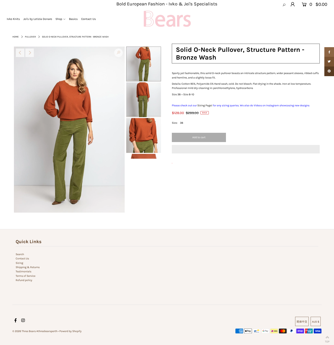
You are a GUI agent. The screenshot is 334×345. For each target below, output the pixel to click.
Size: (174, 122)
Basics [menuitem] (73, 19)
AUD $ (315, 321)
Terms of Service (25, 276)
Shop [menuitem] (58, 19)
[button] (246, 149)
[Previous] (20, 53)
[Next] (29, 53)
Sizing (19, 263)
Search (20, 254)
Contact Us (22, 258)
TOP (327, 340)
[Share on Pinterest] (329, 71)
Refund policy (24, 280)
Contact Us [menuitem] (88, 19)
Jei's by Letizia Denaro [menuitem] (37, 19)
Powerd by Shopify (70, 331)
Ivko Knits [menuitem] (13, 19)
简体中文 (302, 321)
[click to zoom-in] (118, 53)
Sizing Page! (205, 105)
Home (15, 36)
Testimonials (23, 271)
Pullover (30, 36)
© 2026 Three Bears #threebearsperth (34, 331)
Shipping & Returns (28, 267)
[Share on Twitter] (329, 61)
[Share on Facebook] (329, 52)
